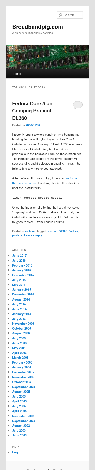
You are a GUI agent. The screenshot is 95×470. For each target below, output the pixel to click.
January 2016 (21, 270)
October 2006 (21, 328)
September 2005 (23, 386)
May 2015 (18, 284)
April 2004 (19, 411)
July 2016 (19, 260)
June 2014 (19, 309)
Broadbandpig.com (37, 26)
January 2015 (21, 289)
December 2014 (23, 294)
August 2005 (21, 391)
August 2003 (21, 425)
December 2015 (23, 275)
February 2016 (22, 265)
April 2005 (19, 401)
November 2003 (23, 416)
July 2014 (19, 304)
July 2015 (19, 280)
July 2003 (19, 430)
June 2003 (19, 435)
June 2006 (19, 343)
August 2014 (21, 299)
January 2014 (21, 314)
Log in (16, 452)
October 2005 (21, 382)
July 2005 (19, 396)
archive (30, 231)
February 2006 (22, 362)
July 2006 (19, 338)
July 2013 (19, 318)
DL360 (63, 231)
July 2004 (19, 406)
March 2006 (20, 357)
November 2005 (23, 377)
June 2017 (19, 255)
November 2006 (23, 323)
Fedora (73, 231)
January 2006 (21, 367)
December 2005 (23, 372)
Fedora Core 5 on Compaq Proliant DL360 (32, 110)
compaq (52, 231)
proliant (17, 235)
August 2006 (21, 333)
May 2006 (18, 348)
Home (17, 73)
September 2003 (23, 420)
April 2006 (19, 352)
